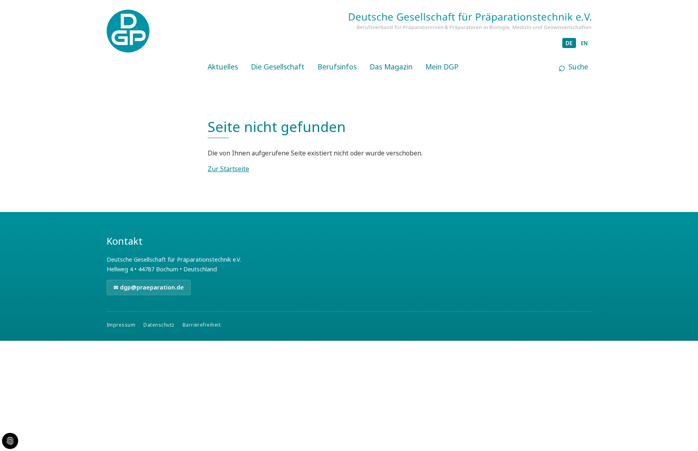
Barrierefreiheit (202, 324)
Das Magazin (391, 66)
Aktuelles (223, 66)
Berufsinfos (337, 66)
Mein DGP (441, 66)
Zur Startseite (228, 168)
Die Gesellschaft (278, 66)
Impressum (121, 324)
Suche (578, 66)
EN (584, 43)
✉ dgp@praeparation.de (149, 287)
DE (569, 43)
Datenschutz (158, 324)
